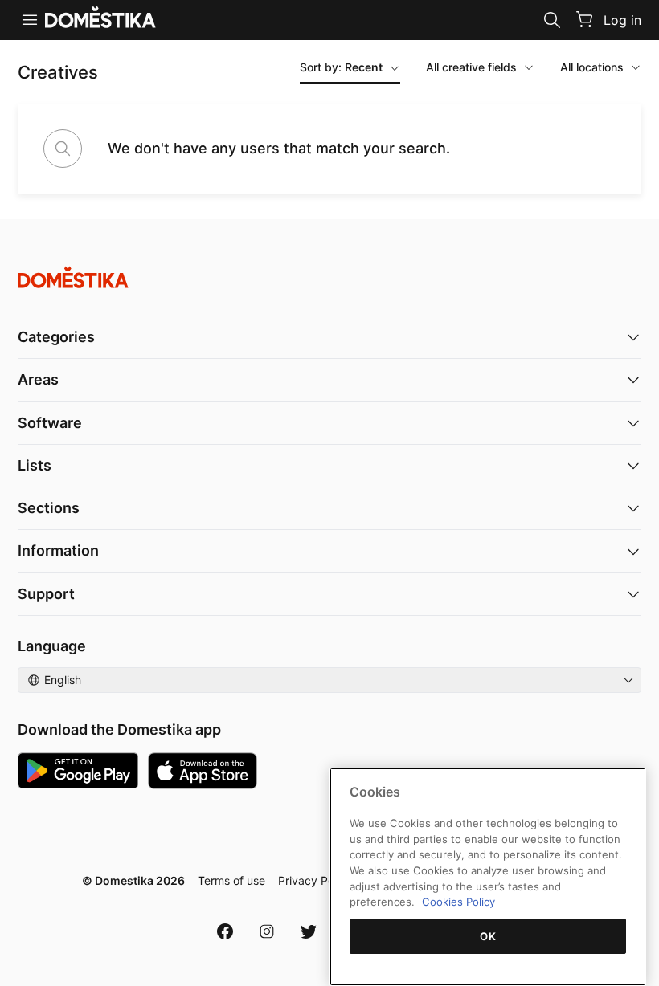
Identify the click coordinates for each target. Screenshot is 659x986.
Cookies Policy (458, 901)
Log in (622, 20)
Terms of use (231, 880)
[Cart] (584, 19)
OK (488, 936)
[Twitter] (309, 931)
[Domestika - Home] (329, 277)
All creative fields (471, 67)
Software (50, 422)
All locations (592, 67)
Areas (38, 379)
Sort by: (341, 67)
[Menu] (30, 20)
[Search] (552, 20)
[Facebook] (225, 931)
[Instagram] (267, 931)
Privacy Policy (315, 880)
